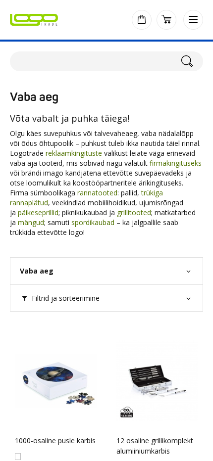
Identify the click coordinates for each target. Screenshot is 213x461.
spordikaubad (92, 222)
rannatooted (96, 192)
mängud (31, 222)
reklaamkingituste (75, 153)
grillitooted (134, 212)
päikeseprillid (38, 212)
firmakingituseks (176, 163)
